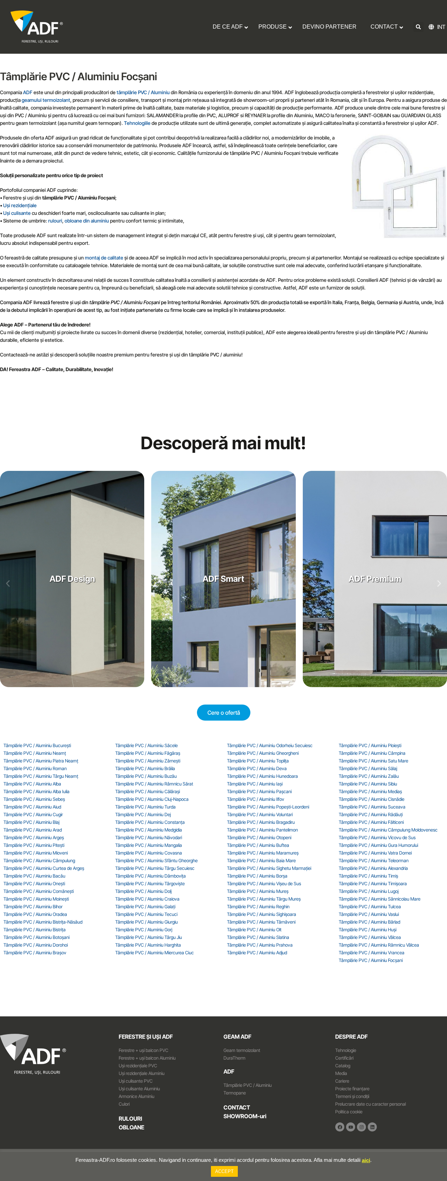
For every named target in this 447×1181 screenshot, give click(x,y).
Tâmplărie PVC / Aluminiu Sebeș (34, 799)
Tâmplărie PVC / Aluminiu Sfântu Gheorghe (156, 860)
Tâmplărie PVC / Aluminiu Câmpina (372, 753)
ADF (27, 92)
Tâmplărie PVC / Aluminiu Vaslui (369, 914)
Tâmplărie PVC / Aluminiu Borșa (257, 876)
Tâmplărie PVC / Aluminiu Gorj (143, 929)
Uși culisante (17, 213)
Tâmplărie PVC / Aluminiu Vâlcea (370, 937)
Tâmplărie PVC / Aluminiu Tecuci (146, 914)
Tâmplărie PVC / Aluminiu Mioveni (35, 853)
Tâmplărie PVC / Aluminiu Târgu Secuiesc (155, 868)
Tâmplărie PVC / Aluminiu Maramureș (263, 853)
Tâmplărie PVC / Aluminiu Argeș (33, 837)
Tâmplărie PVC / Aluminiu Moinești (36, 899)
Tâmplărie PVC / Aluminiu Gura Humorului (378, 845)
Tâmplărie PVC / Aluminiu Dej (143, 814)
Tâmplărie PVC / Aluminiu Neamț (34, 753)
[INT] (432, 27)
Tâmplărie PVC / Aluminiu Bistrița (34, 929)
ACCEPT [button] (224, 1171)
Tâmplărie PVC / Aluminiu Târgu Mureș (264, 899)
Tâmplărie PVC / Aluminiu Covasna (148, 853)
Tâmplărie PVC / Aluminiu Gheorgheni (263, 753)
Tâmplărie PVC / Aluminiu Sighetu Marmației (269, 868)
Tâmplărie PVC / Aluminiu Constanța (150, 822)
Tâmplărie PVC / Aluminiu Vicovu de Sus (377, 837)
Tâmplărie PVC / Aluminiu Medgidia (148, 830)
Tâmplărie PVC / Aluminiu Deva (257, 768)
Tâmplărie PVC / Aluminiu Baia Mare (261, 860)
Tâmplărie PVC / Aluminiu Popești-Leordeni (268, 807)
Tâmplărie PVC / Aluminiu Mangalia (148, 845)
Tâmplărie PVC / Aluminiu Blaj (31, 822)
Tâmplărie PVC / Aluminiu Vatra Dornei (375, 853)
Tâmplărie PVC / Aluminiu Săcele (146, 745)
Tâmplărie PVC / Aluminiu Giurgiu (146, 922)
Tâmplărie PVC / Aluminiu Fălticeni (371, 822)
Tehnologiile (137, 123)
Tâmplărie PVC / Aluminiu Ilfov (255, 799)
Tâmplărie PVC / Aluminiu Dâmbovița (150, 876)
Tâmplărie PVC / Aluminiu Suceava (372, 807)
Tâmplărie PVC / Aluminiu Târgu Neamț (40, 776)
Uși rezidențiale (20, 205)
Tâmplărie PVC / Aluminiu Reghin (258, 906)
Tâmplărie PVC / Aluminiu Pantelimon (262, 830)
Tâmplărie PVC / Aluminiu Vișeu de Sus (264, 883)
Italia (336, 302)
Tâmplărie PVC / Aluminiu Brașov (34, 952)
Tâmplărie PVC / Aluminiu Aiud (32, 807)
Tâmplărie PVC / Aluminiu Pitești (33, 845)
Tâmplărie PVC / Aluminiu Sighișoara (261, 914)
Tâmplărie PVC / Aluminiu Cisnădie (371, 799)
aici (366, 1160)
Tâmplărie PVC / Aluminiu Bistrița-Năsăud (42, 922)
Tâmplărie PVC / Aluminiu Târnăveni (261, 922)
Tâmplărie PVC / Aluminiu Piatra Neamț (40, 760)
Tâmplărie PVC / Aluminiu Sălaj (368, 768)
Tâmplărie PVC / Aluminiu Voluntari (260, 814)
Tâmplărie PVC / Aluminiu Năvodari (148, 837)
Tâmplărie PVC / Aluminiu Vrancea (371, 952)
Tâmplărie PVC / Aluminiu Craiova (147, 899)
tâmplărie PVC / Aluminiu (143, 92)
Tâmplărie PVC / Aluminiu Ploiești (370, 745)
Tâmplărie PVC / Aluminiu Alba (32, 784)
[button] (418, 27)
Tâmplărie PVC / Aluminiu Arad (32, 830)
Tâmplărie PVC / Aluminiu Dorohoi (35, 945)
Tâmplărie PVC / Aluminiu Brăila (145, 768)
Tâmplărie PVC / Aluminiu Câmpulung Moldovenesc (388, 830)
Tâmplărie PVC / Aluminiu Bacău (34, 876)
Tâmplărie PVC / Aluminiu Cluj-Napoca (152, 799)
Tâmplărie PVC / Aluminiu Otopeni (259, 837)
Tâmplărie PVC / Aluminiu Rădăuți (371, 814)
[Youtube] (350, 1126)
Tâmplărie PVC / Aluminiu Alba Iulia (36, 791)
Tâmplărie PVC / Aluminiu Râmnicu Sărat (154, 784)
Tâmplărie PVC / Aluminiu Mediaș (370, 791)
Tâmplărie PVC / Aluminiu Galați (145, 906)
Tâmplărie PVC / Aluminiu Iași (255, 784)
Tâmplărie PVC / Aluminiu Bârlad (369, 922)
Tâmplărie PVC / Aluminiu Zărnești (147, 760)
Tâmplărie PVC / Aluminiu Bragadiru (261, 822)
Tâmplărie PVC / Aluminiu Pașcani (259, 791)
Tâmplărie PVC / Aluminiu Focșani (371, 960)
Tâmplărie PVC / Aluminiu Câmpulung (39, 860)
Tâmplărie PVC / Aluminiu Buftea (258, 845)
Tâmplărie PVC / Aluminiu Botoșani (36, 937)
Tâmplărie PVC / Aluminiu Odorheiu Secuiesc (270, 745)
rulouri (55, 221)
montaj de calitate (104, 258)
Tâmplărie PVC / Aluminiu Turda (145, 807)
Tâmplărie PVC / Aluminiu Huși (367, 929)
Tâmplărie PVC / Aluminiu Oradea (35, 914)
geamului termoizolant (46, 100)
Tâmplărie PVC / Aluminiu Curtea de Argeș (43, 868)
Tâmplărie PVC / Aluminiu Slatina (258, 937)
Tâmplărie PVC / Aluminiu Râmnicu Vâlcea (379, 945)
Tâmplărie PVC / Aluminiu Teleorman (374, 860)
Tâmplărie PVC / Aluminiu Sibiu (368, 784)
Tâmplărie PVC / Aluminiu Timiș (368, 876)
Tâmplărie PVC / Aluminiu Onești (34, 883)
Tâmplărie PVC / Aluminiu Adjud (257, 952)
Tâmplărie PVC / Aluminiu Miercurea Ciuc (154, 952)
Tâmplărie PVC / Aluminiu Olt (254, 929)
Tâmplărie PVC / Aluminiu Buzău (146, 776)
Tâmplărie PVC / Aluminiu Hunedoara (262, 776)
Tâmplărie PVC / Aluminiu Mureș (257, 891)
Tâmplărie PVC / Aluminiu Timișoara (373, 883)
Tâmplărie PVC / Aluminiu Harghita (148, 945)
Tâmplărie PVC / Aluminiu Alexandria (373, 868)
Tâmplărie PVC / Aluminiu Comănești (38, 891)
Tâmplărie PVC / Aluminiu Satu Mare (373, 760)
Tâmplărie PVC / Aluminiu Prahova (260, 945)
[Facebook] (339, 1126)
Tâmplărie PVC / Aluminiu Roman (35, 768)
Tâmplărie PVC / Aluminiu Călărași (147, 791)
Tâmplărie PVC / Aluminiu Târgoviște (150, 883)
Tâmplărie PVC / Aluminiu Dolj (143, 891)
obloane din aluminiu (87, 221)
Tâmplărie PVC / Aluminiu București (37, 745)
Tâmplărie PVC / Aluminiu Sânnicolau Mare (379, 899)
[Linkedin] (372, 1126)
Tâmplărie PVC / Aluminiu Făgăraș (147, 753)
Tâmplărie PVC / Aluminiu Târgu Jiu (148, 937)
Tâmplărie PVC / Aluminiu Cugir (33, 814)
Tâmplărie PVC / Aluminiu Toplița (258, 760)
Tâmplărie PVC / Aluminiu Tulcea (370, 906)
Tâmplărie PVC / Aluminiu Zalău (369, 776)
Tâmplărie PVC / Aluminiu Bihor (33, 906)
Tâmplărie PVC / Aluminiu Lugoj (368, 891)
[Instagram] (361, 1126)
